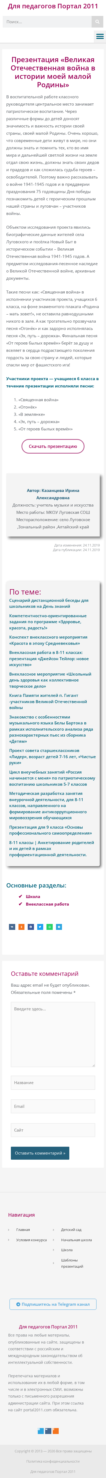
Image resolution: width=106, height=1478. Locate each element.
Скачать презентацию (53, 446)
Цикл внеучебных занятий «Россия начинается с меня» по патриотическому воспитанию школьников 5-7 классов (52, 778)
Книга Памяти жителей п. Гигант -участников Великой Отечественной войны (48, 701)
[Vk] (48, 1431)
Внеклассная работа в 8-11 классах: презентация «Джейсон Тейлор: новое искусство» (49, 658)
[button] (100, 37)
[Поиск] (97, 22)
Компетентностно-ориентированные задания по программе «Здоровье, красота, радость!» (48, 621)
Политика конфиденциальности (53, 1461)
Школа (33, 896)
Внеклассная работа (47, 904)
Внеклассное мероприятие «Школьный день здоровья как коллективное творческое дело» (50, 680)
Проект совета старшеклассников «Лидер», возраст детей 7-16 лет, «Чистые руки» (52, 756)
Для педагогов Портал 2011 (53, 5)
